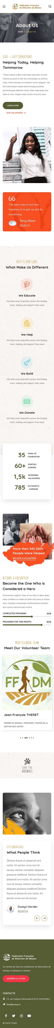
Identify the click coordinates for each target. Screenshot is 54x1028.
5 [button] (31, 737)
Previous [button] (37, 918)
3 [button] (24, 737)
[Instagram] (21, 1016)
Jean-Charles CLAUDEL (21, 715)
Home (20, 32)
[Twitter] (13, 1016)
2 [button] (22, 737)
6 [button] (33, 737)
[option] (27, 693)
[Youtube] (29, 1016)
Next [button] (44, 918)
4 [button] (28, 737)
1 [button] (20, 737)
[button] (50, 6)
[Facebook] (6, 1016)
